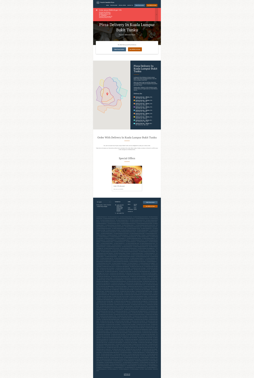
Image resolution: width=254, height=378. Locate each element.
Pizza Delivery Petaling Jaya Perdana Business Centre (133, 226)
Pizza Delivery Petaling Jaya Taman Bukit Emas (128, 230)
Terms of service (107, 204)
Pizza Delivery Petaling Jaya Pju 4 (127, 246)
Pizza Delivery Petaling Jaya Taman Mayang (113, 230)
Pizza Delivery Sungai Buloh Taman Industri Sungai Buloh (130, 355)
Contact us (130, 5)
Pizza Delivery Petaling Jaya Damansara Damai (147, 243)
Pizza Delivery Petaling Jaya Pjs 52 (115, 236)
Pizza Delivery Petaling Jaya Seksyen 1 (111, 256)
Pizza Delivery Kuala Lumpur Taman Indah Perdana (123, 322)
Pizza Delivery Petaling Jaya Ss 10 (133, 263)
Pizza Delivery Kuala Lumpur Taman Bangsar (138, 268)
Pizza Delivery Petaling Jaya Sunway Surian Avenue (144, 223)
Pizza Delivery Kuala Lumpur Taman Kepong (104, 296)
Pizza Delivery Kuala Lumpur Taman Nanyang (129, 337)
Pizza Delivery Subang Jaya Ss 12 (120, 365)
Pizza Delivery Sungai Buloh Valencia (107, 354)
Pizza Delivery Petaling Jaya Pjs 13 (146, 228)
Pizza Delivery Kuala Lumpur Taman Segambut (140, 316)
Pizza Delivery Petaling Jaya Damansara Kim (143, 218)
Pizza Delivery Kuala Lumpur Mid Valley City (116, 309)
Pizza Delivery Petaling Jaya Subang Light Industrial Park (131, 264)
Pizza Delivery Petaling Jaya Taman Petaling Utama (120, 261)
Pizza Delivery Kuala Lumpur (136, 350)
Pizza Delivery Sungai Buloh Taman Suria (120, 354)
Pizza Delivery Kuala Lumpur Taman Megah (126, 289)
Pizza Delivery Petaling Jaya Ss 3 (101, 235)
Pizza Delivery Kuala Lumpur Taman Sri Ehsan (106, 311)
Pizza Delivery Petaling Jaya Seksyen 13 (128, 225)
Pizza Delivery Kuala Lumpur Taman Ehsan (111, 329)
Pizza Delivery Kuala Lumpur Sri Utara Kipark (145, 337)
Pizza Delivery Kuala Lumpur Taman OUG (118, 349)
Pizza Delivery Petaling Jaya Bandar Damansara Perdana (126, 231)
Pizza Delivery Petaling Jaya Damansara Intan (137, 220)
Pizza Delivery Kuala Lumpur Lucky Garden (116, 294)
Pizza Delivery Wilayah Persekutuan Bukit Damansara (111, 352)
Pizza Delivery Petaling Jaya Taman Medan (121, 259)
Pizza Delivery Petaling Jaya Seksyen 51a (148, 238)
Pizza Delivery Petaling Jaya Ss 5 (109, 238)
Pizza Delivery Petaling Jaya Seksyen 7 (107, 241)
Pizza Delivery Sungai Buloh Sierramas (139, 352)
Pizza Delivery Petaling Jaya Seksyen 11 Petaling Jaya (137, 235)
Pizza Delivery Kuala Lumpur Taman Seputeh (141, 319)
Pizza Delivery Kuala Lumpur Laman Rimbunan (113, 324)
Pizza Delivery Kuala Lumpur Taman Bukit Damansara (122, 278)
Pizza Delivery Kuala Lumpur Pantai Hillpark (141, 306)
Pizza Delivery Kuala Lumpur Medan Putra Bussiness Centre (135, 284)
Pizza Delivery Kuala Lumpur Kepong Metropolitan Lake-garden (142, 329)
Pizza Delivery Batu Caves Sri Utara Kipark (148, 359)
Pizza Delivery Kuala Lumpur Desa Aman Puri (131, 309)
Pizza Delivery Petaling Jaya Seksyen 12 (143, 230)
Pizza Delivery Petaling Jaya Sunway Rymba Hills (108, 231)
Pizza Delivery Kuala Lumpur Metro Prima (121, 311)
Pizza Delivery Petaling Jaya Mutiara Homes (150, 221)
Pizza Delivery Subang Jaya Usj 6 (132, 365)
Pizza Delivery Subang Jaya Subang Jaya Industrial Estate (105, 365)
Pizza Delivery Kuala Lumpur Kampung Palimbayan (138, 276)
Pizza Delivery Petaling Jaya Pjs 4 (113, 254)
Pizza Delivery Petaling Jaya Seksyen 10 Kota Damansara (121, 249)
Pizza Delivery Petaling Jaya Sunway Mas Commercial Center (145, 225)
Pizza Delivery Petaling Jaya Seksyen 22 (143, 236)
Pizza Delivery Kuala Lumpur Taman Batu (108, 297)
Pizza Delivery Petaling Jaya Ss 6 (120, 238)
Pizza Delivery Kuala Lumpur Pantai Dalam (150, 297)
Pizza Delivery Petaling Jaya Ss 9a (124, 254)
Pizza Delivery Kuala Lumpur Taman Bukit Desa (137, 321)
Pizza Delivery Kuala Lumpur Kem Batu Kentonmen (136, 314)
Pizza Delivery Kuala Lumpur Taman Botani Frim (137, 335)
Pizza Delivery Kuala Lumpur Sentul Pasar (135, 332)
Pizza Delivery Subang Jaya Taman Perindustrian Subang (137, 364)
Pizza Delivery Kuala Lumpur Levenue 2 (102, 274)
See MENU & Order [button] (151, 5)
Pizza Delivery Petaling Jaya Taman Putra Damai (111, 248)
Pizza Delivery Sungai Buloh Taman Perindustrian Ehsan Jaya (110, 355)
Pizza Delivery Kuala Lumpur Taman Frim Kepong (123, 344)
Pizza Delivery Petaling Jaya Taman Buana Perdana (137, 261)
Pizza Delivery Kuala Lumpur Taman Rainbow (124, 316)
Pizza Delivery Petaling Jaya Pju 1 (101, 223)
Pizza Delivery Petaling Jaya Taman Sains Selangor (147, 251)
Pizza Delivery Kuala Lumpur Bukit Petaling (145, 342)
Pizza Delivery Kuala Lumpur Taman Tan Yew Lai (115, 347)
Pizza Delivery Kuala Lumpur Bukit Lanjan (103, 276)
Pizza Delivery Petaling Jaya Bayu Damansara (134, 238)
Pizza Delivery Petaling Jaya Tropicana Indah (150, 226)
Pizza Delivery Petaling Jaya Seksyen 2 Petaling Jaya (126, 256)
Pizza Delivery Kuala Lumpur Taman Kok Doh (112, 291)
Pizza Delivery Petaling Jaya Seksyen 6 (107, 243)
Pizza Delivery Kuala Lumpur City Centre (144, 340)
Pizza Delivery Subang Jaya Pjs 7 (129, 360)
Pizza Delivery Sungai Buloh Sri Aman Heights (147, 355)
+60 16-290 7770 (120, 213)
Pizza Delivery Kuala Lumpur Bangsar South (136, 297)
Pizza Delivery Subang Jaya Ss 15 (119, 367)
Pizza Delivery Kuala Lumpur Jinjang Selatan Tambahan (138, 296)
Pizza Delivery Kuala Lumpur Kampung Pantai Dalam (107, 316)
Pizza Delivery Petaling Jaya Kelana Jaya (126, 216)
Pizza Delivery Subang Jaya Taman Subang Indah (147, 362)
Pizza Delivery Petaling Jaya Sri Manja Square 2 (119, 263)
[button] (156, 14)
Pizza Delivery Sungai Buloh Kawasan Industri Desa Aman (137, 354)
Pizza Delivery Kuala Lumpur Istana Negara (130, 342)
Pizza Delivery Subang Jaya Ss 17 (152, 367)
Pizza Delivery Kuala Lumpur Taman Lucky (136, 266)
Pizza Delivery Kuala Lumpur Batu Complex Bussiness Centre (110, 317)
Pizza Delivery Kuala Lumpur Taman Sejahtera (127, 291)
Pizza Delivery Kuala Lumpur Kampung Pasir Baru (104, 332)
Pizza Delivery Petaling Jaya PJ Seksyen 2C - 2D (137, 258)
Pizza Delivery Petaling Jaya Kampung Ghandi (107, 259)
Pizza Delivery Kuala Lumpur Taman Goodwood (120, 332)
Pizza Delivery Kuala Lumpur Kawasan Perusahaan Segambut (114, 307)
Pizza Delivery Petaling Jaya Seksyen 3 (137, 253)
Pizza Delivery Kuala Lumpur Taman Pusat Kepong (120, 296)
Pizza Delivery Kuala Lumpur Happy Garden (131, 339)
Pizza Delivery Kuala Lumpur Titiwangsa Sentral (116, 340)
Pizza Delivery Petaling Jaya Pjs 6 (119, 243)
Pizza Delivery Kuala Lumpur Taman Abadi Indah (137, 327)
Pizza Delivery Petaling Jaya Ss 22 (101, 216)
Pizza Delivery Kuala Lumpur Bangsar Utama (107, 269)
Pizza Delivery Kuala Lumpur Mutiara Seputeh (147, 334)
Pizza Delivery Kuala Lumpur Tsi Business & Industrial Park (116, 302)
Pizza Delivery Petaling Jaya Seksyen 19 (122, 220)
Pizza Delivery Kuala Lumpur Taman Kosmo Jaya (150, 332)
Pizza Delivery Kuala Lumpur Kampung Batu (107, 304)
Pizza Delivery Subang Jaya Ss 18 (141, 367)
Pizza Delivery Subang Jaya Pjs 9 (118, 360)
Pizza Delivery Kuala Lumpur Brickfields (126, 319)
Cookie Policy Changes (102, 206)
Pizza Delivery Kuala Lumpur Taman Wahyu (143, 324)
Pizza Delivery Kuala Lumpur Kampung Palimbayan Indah (120, 276)
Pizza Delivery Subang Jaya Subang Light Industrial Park (118, 364)
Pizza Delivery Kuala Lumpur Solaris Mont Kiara (135, 286)
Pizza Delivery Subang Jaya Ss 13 (152, 364)
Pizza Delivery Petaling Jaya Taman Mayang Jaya (113, 225)
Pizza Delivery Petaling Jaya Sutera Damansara (140, 216)
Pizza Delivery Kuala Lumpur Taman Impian (121, 314)
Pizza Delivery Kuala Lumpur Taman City (122, 297)
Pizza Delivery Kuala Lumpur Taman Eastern (106, 314)
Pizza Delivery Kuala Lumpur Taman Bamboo (125, 306)
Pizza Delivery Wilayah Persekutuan (126, 352)
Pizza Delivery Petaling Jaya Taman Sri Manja (103, 263)
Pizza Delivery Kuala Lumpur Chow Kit (131, 340)
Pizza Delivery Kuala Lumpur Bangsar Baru (122, 266)
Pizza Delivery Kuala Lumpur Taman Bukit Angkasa (105, 301)
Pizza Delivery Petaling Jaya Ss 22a (113, 216)
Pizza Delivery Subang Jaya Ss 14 (107, 367)
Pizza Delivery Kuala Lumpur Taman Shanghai (121, 321)
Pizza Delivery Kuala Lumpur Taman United (145, 339)
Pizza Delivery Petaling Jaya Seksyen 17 (123, 221)
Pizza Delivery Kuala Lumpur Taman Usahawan (140, 322)
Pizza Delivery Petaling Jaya (145, 264)
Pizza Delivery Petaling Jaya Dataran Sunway (119, 228)
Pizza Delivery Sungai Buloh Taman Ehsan (116, 357)
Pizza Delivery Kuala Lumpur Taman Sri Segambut (142, 289)
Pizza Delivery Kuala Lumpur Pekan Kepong (107, 322)
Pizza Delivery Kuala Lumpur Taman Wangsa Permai (122, 301)
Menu (107, 5)
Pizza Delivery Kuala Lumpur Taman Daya (125, 329)
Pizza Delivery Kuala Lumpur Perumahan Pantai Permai (109, 306)
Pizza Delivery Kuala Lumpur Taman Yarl (130, 347)
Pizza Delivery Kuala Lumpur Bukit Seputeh (133, 334)
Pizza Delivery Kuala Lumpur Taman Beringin (128, 324)
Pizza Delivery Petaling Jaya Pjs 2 (152, 261)
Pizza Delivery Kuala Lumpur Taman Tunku (132, 307)
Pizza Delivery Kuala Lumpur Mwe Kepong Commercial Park (138, 311)
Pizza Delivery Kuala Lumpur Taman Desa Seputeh (120, 327)
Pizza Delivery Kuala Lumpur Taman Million (128, 317)
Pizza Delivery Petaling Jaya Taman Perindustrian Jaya (109, 251)
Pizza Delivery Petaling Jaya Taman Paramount (121, 233)
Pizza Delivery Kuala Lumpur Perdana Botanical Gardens (111, 319)
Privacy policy (99, 204)
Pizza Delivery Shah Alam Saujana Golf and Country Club (109, 359)
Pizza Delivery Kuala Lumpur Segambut (120, 286)
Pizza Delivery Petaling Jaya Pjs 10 (104, 236)
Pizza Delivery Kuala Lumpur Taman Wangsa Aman (139, 301)
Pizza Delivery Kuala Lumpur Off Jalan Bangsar (122, 268)
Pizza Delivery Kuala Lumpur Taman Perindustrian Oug (143, 345)
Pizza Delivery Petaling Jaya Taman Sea (136, 221)
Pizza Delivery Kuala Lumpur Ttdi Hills (125, 271)
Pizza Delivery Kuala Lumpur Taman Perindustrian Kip (132, 294)
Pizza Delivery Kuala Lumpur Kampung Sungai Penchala (141, 271)
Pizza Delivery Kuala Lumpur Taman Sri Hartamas (117, 274)
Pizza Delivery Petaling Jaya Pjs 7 (119, 241)
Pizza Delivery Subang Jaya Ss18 (130, 367)
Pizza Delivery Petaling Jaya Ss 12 (116, 264)
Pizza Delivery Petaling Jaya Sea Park (151, 233)
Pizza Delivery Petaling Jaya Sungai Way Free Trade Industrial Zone (141, 254)
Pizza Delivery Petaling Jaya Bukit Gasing (132, 243)
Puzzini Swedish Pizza (107, 2)
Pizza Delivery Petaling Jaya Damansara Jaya (107, 220)
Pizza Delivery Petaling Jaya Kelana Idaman (138, 249)
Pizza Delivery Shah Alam (123, 359)
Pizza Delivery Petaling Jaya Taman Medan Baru (136, 259)
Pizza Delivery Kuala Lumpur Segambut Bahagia (106, 286)
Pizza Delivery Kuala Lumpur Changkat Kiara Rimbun (144, 291)
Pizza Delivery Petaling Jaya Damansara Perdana (116, 226)
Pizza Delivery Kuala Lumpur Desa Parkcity (148, 279)
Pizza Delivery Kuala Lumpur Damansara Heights (150, 299)
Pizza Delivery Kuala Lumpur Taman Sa (108, 266)
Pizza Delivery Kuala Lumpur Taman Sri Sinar (150, 281)
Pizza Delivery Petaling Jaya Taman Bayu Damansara (128, 248)
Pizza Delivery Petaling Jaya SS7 (112, 235)
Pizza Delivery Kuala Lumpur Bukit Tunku (134, 299)
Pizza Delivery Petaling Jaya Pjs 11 (142, 231)
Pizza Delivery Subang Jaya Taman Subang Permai (131, 362)
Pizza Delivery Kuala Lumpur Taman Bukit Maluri (150, 294)
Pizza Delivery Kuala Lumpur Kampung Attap (115, 342)
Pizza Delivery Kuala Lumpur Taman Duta (121, 299)
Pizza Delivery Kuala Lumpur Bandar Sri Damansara (132, 279)
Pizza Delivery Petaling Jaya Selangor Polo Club (140, 246)
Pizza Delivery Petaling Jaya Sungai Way (106, 258)
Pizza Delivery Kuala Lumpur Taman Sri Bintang (134, 281)
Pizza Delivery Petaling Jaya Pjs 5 (150, 259)
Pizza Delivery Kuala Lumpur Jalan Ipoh (141, 317)
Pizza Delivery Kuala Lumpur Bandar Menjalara (118, 284)
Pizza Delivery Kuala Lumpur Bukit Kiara (111, 271)
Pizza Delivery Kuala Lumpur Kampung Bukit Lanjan (149, 274)
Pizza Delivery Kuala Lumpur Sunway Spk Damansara (117, 281)
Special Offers (122, 5)
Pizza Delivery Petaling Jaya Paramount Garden (137, 233)
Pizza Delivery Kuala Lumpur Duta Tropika (130, 292)
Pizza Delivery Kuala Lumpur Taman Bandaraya (107, 268)
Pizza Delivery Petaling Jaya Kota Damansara (103, 228)
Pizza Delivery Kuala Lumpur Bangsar (149, 286)
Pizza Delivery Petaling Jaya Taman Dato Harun (121, 258)
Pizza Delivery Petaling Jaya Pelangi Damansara (108, 221)
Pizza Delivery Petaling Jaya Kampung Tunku (129, 236)
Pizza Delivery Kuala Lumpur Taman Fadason (108, 312)
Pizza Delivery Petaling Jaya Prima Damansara (113, 246)
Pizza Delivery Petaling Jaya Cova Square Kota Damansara (128, 251)
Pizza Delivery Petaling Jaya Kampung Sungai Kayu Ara (126, 218)
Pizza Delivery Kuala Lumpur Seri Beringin (105, 278)
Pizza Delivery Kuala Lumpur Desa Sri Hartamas (132, 273)
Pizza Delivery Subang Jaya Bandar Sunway (141, 360)
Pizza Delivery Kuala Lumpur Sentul (137, 312)
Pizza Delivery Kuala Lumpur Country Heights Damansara (141, 278)
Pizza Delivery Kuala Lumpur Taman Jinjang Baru (135, 302)
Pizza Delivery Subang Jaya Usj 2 (143, 365)
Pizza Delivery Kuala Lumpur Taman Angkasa (112, 345)
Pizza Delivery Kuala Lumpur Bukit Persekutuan (147, 307)
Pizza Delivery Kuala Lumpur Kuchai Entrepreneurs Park (120, 335)
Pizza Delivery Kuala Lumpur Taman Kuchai (127, 345)
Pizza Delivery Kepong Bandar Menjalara (148, 350)
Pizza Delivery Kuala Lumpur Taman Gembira (116, 339)
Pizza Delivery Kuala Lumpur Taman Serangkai (149, 349)
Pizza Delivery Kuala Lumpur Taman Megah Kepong (110, 289)
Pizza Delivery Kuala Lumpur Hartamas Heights (115, 292)
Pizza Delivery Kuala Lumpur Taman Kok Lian (138, 304)
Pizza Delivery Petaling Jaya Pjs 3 (149, 253)
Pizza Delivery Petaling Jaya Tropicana (114, 223)
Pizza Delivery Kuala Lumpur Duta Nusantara (145, 292)
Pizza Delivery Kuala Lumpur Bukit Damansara (133, 274)
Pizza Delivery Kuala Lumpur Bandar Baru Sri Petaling (122, 350)
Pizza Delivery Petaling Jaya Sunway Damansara (128, 223)
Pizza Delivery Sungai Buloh (144, 357)
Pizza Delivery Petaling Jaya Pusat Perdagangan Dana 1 (146, 248)
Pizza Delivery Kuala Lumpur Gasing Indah (103, 334)
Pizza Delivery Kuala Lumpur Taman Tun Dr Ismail (142, 269)
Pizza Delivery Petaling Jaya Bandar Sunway (142, 256)
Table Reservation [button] (139, 5)
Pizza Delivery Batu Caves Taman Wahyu (134, 359)
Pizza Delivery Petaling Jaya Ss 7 (131, 241)
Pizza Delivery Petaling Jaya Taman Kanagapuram (147, 263)
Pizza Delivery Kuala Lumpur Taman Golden (118, 334)
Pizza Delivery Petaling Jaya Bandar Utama (110, 218)
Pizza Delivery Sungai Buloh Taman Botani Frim (131, 357)
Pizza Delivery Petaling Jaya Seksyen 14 (107, 233)
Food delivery (113, 5)
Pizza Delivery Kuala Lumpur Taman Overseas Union (146, 347)
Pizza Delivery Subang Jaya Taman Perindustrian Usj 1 (113, 362)
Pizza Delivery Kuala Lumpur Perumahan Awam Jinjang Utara (111, 337)
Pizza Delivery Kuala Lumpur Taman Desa (106, 321)
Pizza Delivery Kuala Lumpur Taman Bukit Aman (104, 350)
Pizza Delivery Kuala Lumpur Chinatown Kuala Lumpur (124, 269)
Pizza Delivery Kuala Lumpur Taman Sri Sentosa (140, 344)
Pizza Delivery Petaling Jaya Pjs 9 (142, 241)
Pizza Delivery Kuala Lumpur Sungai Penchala (117, 273)
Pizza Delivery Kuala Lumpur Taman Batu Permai (122, 304)
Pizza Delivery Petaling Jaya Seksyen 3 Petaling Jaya (122, 253)
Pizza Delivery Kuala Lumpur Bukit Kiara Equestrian (149, 273)
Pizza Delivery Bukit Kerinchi (107, 360)
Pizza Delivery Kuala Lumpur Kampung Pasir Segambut (105, 299)
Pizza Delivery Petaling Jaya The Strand (133, 228)
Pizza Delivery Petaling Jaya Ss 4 (123, 235)
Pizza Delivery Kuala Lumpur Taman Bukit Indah (133, 349)
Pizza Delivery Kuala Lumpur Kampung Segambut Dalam (115, 279)
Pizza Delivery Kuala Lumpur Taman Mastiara (123, 312)
